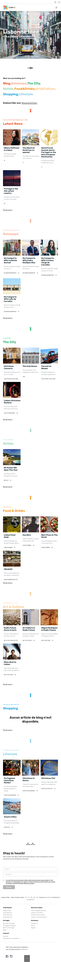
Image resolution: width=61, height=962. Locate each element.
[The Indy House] (30, 356)
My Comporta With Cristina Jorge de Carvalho (47, 261)
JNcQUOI (8, 569)
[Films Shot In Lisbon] (11, 652)
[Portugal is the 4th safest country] (11, 178)
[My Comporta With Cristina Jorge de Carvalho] (49, 248)
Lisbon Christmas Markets (12, 401)
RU (37, 897)
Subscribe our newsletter (11, 938)
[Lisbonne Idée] (30, 7)
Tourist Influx (10, 817)
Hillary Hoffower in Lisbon (11, 149)
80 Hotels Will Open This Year (11, 469)
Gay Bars (27, 535)
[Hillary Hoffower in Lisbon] (11, 137)
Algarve (33, 927)
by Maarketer (24, 949)
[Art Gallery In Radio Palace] (30, 617)
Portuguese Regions (9, 925)
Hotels (6, 480)
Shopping (12, 413)
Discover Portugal (8, 923)
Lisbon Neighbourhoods (38, 910)
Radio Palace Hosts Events (10, 629)
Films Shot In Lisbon (10, 663)
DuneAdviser (48, 897)
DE (34, 897)
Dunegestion (30, 899)
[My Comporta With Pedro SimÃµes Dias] (30, 248)
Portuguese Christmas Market (9, 780)
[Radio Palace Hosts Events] (11, 617)
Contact (5, 936)
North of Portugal (8, 927)
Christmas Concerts (9, 367)
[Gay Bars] (30, 524)
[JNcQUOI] (11, 559)
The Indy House (30, 366)
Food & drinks (8, 547)
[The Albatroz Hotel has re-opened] (30, 137)
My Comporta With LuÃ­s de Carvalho (10, 299)
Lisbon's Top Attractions (39, 917)
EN (31, 897)
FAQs (4, 930)
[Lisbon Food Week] (11, 524)
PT (28, 897)
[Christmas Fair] (49, 768)
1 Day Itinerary (7, 912)
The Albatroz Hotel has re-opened (29, 150)
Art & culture (13, 379)
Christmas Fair (48, 778)
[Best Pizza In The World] (49, 524)
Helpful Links (7, 910)
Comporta (13, 273)
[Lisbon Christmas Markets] (11, 390)
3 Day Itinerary (7, 917)
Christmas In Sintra (29, 779)
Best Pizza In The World (49, 536)
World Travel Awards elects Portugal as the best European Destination (48, 152)
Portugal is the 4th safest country (11, 191)
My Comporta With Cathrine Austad (10, 260)
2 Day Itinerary (7, 915)
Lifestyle (7, 795)
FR (26, 897)
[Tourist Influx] (11, 806)
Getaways (7, 273)
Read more (7, 210)
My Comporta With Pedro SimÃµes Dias (29, 260)
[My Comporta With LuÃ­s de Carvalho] (11, 286)
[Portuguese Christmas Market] (11, 768)
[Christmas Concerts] (11, 356)
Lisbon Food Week (9, 536)
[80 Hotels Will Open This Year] (11, 457)
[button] (56, 7)
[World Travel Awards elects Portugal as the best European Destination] (49, 137)
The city (6, 379)
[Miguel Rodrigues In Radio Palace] (49, 617)
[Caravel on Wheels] (49, 356)
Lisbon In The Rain (36, 912)
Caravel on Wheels (46, 367)
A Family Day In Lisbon (38, 915)
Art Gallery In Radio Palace (29, 629)
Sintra (33, 925)
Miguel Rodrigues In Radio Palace (49, 629)
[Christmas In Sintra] (30, 768)
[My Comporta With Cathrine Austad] (11, 248)
